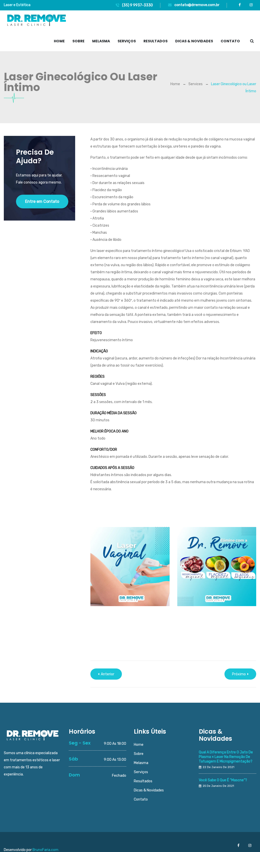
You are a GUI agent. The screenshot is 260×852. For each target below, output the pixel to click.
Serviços (127, 41)
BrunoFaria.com (45, 850)
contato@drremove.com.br (196, 5)
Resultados (155, 41)
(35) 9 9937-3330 (137, 5)
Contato (230, 41)
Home (59, 41)
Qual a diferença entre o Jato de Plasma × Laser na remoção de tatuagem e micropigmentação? (226, 757)
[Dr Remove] (36, 20)
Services (195, 84)
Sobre (78, 41)
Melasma (101, 41)
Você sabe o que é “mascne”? (223, 780)
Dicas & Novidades (194, 41)
